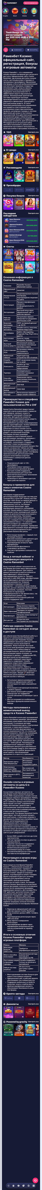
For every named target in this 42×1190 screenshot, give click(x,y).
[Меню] (34, 1186)
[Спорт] (29, 1186)
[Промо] (13, 1186)
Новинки (17, 50)
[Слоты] (18, 1186)
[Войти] (8, 1186)
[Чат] (35, 1180)
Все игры (33, 50)
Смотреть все (33, 132)
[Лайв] (23, 1186)
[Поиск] (5, 49)
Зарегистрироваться (30, 3)
